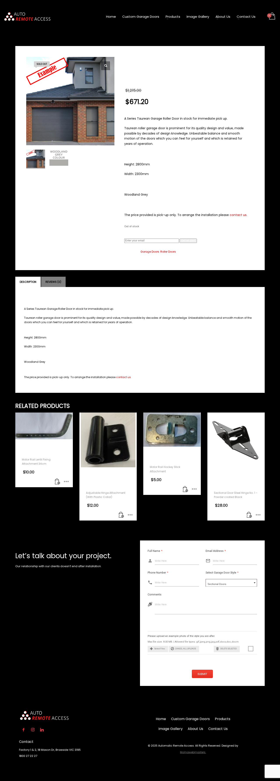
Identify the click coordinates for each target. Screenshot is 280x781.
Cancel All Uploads (185, 649)
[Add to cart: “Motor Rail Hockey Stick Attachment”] (185, 489)
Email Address (216, 551)
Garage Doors (149, 251)
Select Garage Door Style (222, 572)
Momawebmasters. (193, 752)
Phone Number (158, 572)
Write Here (161, 561)
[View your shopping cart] (272, 16)
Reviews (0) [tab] (53, 282)
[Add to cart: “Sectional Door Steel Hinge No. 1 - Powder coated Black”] (249, 515)
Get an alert (188, 240)
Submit (202, 674)
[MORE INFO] (66, 481)
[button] (105, 65)
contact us (238, 215)
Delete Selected (228, 649)
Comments (154, 594)
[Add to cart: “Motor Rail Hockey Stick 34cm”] (57, 481)
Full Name (155, 551)
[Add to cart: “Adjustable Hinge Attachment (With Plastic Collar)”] (121, 515)
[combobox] (231, 583)
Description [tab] (28, 282)
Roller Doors (168, 251)
